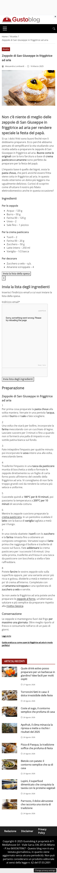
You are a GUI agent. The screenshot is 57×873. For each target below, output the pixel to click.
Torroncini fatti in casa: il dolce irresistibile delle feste (37, 693)
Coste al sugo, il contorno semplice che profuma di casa (38, 710)
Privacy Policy (42, 831)
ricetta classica (14, 606)
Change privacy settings (45, 870)
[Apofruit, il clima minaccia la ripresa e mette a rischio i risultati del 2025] (9, 728)
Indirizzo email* (11, 302)
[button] (54, 28)
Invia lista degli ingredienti (18, 379)
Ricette (6, 49)
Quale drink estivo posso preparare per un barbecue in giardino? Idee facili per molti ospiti (38, 674)
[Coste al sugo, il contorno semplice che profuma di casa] (9, 712)
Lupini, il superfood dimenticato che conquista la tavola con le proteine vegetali (38, 784)
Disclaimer (27, 831)
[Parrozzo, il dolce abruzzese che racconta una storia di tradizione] (9, 804)
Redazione (10, 831)
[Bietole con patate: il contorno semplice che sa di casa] (9, 764)
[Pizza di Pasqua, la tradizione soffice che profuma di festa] (9, 748)
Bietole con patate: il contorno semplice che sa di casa (37, 764)
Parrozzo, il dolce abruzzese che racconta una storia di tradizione (37, 804)
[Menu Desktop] (5, 28)
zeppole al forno (26, 599)
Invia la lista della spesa (16, 273)
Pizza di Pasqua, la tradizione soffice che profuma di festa (37, 746)
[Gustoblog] (21, 19)
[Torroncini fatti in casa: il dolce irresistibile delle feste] (9, 695)
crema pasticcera (12, 517)
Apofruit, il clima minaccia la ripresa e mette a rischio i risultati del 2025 (37, 728)
